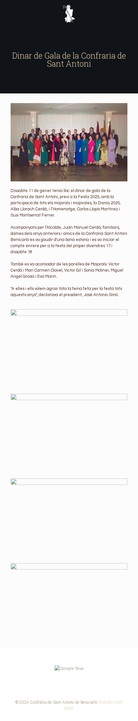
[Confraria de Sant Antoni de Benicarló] (69, 13)
